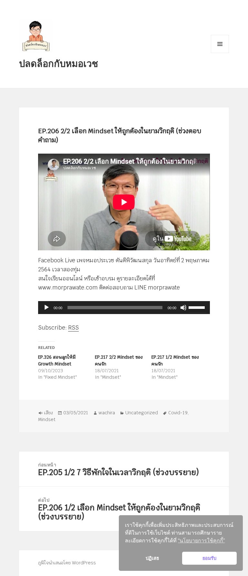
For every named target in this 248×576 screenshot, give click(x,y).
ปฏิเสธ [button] (152, 558)
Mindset (47, 419)
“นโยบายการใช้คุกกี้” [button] (201, 540)
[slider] (198, 307)
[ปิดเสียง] (183, 307)
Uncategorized (141, 413)
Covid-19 (178, 413)
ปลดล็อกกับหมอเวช (58, 63)
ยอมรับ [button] (209, 558)
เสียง (48, 413)
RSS (73, 327)
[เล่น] (46, 307)
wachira (106, 413)
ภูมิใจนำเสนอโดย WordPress (67, 563)
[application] (124, 307)
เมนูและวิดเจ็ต (220, 44)
